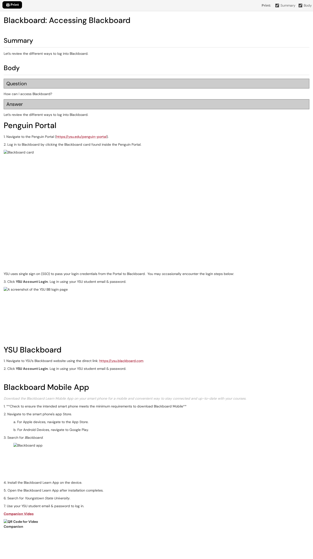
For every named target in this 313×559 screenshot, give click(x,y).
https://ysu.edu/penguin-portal (81, 136)
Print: (266, 5)
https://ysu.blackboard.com (121, 361)
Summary (287, 5)
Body (308, 5)
